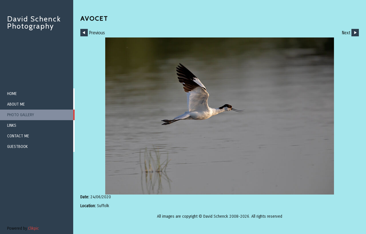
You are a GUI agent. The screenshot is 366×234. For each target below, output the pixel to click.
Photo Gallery (20, 114)
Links (11, 125)
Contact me (18, 136)
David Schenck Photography (34, 22)
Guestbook (17, 146)
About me (16, 104)
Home (12, 93)
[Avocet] (219, 116)
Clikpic (33, 228)
